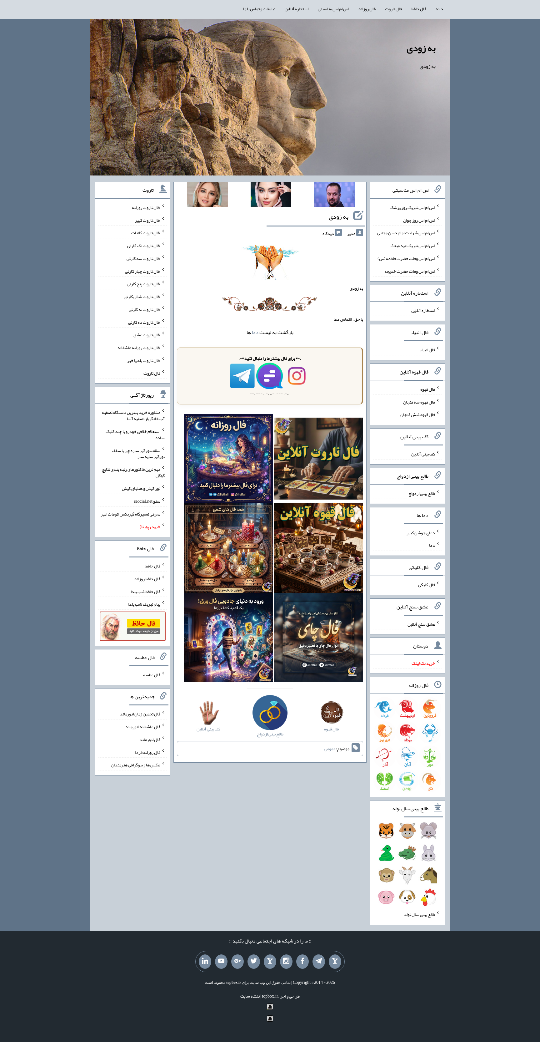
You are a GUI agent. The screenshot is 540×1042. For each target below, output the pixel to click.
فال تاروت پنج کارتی (143, 283)
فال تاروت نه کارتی (144, 309)
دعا (255, 332)
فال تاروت (393, 8)
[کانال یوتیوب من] (221, 961)
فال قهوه (427, 389)
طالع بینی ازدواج (421, 493)
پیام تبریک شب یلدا (144, 604)
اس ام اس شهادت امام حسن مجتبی (406, 232)
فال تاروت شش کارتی (142, 296)
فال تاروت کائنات (145, 232)
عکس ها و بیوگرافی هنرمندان (135, 764)
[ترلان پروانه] (271, 195)
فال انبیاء (427, 349)
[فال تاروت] (318, 459)
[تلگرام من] (318, 961)
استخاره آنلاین (296, 8)
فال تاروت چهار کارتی (142, 271)
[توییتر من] (254, 961)
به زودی (421, 47)
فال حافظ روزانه (147, 578)
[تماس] (270, 961)
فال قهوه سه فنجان (419, 401)
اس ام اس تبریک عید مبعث (413, 245)
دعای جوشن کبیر (421, 532)
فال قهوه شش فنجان (417, 414)
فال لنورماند (150, 739)
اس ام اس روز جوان (419, 220)
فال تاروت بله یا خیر (143, 360)
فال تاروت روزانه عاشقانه (139, 347)
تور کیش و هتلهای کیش (141, 488)
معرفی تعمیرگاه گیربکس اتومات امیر (130, 513)
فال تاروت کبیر (147, 220)
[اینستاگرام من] (286, 961)
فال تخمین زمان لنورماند (140, 713)
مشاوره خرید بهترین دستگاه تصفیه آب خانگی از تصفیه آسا (133, 415)
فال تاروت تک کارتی (143, 245)
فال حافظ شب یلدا (145, 591)
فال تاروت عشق (146, 334)
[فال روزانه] (228, 459)
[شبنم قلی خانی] (207, 195)
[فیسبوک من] (302, 961)
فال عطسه (151, 674)
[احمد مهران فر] (334, 195)
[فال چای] (318, 638)
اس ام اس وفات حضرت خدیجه (409, 271)
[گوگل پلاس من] (237, 961)
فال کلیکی (426, 584)
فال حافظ (418, 8)
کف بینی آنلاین (423, 454)
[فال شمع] (228, 549)
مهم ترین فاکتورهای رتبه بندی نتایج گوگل (133, 472)
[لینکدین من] (205, 961)
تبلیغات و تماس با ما (259, 8)
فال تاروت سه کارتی (143, 258)
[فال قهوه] (318, 549)
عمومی (330, 748)
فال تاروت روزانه (146, 207)
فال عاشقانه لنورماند (142, 726)
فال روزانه (367, 8)
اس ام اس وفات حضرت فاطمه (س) (406, 258)
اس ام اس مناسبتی (333, 8)
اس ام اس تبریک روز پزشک (412, 207)
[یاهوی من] (335, 961)
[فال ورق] (228, 638)
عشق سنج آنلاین (421, 623)
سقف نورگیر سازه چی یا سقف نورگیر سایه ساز (138, 453)
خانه (439, 8)
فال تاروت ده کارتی (144, 322)
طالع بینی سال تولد (419, 914)
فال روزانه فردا (147, 752)
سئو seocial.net (147, 501)
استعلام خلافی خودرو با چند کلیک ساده (135, 434)
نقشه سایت (250, 996)
